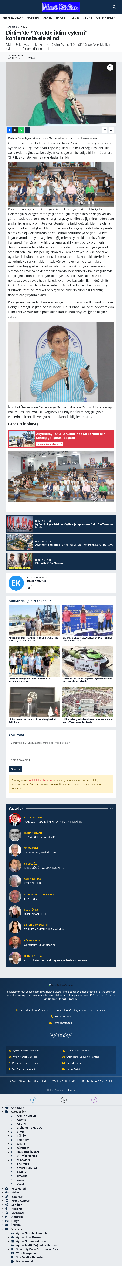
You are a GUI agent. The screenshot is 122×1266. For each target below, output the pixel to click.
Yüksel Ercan (32, 940)
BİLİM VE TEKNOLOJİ (30, 1128)
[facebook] (33, 1100)
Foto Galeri (18, 1188)
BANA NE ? (30, 898)
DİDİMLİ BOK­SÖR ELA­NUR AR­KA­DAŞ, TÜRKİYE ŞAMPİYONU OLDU (87, 639)
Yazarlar (17, 1196)
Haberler (11, 27)
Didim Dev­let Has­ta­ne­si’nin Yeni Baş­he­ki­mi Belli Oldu (32, 720)
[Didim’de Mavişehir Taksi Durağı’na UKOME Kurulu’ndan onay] (34, 661)
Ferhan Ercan (33, 832)
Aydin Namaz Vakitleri (25, 1056)
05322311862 (63, 1016)
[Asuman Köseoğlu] (15, 927)
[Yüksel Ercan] (15, 942)
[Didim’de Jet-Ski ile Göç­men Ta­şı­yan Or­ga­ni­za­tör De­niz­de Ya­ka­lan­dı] (88, 661)
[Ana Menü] (7, 7)
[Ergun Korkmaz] (16, 582)
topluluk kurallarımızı (40, 780)
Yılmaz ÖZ (30, 863)
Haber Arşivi (73, 1069)
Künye (15, 1221)
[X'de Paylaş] (15, 130)
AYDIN (75, 17)
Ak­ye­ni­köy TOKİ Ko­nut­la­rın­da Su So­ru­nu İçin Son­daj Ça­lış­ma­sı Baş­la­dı (33, 639)
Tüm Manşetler (74, 1062)
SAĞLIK (108, 1081)
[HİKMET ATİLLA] (15, 958)
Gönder (15, 769)
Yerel (20, 1184)
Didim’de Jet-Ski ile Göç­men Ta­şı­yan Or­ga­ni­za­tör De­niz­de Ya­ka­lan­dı (87, 680)
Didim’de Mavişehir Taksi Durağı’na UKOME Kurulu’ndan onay (32, 680)
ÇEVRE (87, 17)
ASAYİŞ (99, 1081)
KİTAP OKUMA (32, 883)
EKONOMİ (23, 1140)
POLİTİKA (23, 1164)
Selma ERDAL (32, 848)
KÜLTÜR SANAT (26, 1156)
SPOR (81, 1081)
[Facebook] (52, 1035)
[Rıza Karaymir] (15, 819)
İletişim (16, 1225)
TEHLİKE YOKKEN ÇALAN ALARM (44, 929)
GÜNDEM (33, 17)
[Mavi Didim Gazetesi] (61, 7)
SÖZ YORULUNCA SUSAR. (39, 837)
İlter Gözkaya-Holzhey (39, 894)
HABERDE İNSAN (27, 1152)
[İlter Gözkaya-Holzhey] (15, 896)
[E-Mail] (29, 587)
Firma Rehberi (20, 1200)
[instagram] (94, 1100)
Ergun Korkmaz (36, 580)
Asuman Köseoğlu (36, 925)
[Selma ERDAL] (15, 850)
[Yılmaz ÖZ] (15, 865)
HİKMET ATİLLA (33, 956)
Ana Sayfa (17, 1107)
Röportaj (17, 1208)
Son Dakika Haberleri (23, 1069)
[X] (58, 1035)
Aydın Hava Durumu (78, 1050)
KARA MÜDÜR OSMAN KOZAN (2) (44, 867)
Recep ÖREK (31, 909)
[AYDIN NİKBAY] (15, 881)
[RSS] (69, 1035)
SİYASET (61, 17)
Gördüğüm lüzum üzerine (40, 944)
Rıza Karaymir (33, 817)
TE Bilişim (69, 1089)
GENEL (47, 17)
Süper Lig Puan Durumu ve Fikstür (39, 1249)
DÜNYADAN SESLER (36, 914)
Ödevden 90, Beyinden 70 (40, 852)
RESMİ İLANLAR (12, 17)
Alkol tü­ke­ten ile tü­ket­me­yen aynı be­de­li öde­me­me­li (56, 960)
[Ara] (114, 7)
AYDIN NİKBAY (32, 879)
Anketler (17, 1217)
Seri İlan (16, 1204)
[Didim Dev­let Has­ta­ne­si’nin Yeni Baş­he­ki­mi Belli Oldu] (34, 702)
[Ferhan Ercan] (15, 834)
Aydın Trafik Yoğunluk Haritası (82, 1056)
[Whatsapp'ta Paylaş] (21, 130)
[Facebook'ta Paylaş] (9, 130)
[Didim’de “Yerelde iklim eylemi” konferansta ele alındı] (61, 94)
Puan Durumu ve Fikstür (25, 1062)
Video (15, 1192)
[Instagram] (64, 1035)
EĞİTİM (89, 1081)
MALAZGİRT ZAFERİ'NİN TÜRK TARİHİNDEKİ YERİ (54, 821)
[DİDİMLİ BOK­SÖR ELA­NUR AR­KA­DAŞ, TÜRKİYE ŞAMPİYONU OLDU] (88, 620)
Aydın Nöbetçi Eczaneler (26, 1050)
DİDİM (24, 27)
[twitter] (64, 1100)
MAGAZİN (23, 1160)
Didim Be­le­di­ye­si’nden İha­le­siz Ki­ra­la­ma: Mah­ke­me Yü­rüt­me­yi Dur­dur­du (87, 720)
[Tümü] (111, 808)
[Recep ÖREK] (15, 911)
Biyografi (17, 1213)
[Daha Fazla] (27, 130)
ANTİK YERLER (105, 17)
